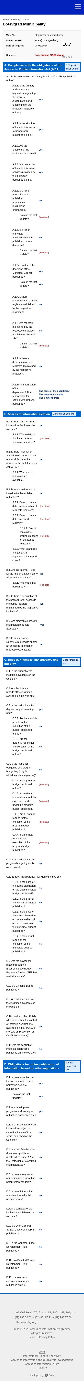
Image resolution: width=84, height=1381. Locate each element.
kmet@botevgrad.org (46, 40)
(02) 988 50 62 (23, 1317)
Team (32, 1337)
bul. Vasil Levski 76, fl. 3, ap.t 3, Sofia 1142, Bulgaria (45, 1312)
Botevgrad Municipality (24, 23)
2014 (27, 19)
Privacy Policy (47, 1337)
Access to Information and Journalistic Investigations (42, 1359)
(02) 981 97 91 (43, 1317)
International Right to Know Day (42, 1355)
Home (6, 19)
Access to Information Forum (42, 1363)
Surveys (17, 19)
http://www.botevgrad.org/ (49, 35)
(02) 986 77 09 (63, 1317)
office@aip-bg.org (25, 1322)
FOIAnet (42, 1367)
